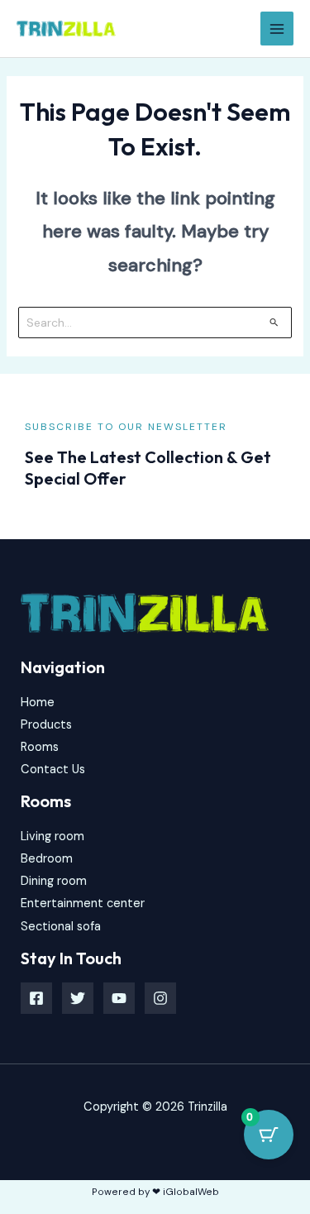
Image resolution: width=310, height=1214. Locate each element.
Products (46, 725)
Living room (52, 836)
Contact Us (53, 769)
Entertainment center (83, 903)
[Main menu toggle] (276, 28)
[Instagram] (160, 998)
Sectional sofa (61, 926)
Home (38, 702)
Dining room (54, 881)
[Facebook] (36, 998)
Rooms (40, 747)
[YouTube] (119, 998)
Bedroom (47, 859)
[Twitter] (77, 998)
